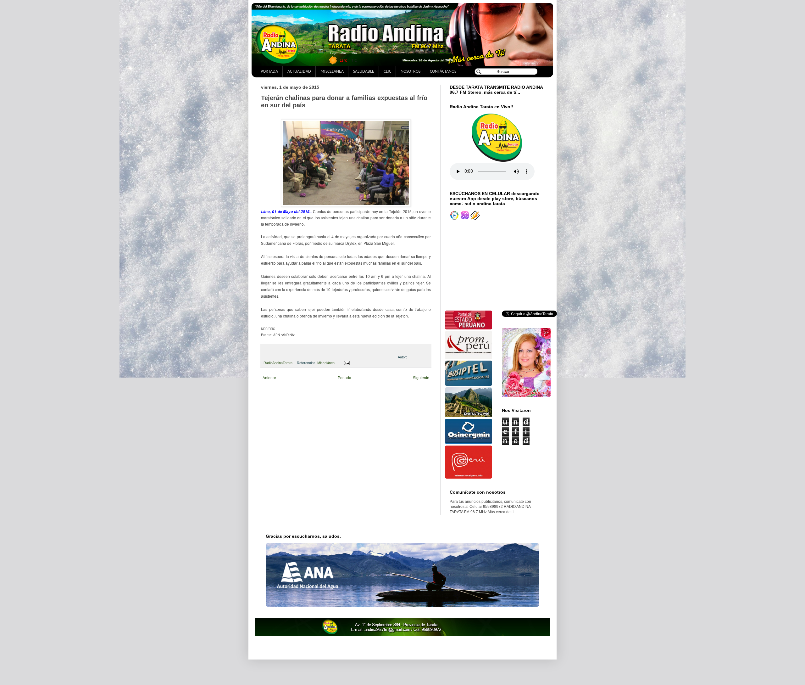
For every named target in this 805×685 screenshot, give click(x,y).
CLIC (387, 71)
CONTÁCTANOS (443, 71)
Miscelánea (326, 363)
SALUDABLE (363, 71)
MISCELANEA (332, 71)
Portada (344, 378)
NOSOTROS (410, 71)
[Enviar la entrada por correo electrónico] (345, 363)
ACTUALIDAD (299, 71)
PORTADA (269, 71)
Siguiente (421, 378)
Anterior (269, 378)
